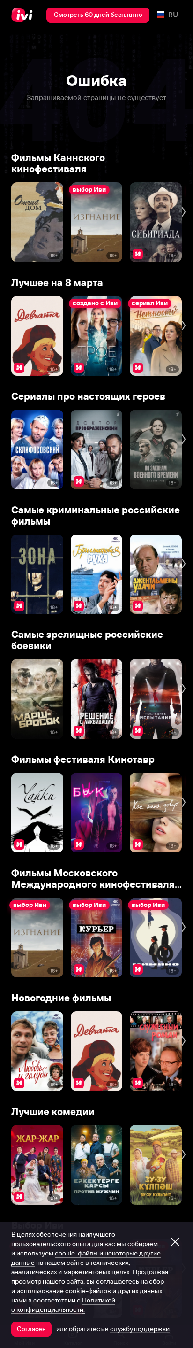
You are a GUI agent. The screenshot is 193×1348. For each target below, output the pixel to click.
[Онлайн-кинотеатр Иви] (24, 15)
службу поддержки (140, 1329)
